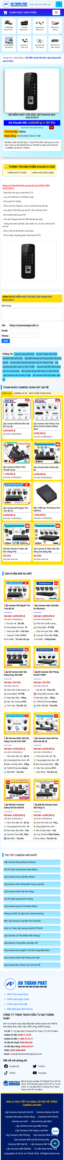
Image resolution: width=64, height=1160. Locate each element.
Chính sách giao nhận (18, 999)
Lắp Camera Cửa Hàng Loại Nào (31, 1130)
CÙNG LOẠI (7, 393)
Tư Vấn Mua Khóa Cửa (45, 1148)
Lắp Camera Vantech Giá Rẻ (19, 1112)
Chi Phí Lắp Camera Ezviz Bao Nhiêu (20, 869)
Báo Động (18, 57)
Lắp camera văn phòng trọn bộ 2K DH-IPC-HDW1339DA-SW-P (46, 426)
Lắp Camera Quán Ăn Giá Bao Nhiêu (20, 906)
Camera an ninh (20, 1121)
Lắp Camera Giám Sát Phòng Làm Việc (22, 957)
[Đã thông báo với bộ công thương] (11, 1083)
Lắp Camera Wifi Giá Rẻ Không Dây (31, 1139)
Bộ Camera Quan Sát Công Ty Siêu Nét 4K (40, 371)
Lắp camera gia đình (41, 1121)
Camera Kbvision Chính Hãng (20, 1116)
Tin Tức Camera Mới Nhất (21, 855)
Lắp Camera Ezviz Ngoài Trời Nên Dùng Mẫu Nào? (27, 950)
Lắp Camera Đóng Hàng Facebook (20, 862)
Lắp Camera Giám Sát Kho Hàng (19, 891)
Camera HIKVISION (48, 1116)
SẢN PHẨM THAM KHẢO (40, 393)
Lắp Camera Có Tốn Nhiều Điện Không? (22, 935)
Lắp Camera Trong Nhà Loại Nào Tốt (21, 943)
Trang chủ (7, 57)
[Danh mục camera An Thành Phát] (56, 12)
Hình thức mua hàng (17, 994)
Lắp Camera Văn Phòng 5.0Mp (17, 375)
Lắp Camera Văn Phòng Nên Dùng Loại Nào (24, 884)
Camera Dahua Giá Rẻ (47, 1112)
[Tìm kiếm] (59, 4)
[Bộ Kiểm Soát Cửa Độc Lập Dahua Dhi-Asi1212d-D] (32, 91)
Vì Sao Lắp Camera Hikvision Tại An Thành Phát (31, 362)
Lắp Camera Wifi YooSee (42, 1144)
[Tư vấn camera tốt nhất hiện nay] (61, 34)
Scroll (55, 1143)
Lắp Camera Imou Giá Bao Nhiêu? (19, 877)
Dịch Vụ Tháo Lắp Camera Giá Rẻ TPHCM (23, 928)
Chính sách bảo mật (17, 1004)
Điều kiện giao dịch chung (20, 1009)
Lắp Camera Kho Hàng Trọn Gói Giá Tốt (22, 965)
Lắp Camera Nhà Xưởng (45, 1135)
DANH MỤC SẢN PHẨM (23, 12)
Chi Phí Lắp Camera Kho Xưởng (18, 899)
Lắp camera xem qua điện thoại (31, 1126)
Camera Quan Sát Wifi (24, 354)
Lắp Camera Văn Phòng (18, 1135)
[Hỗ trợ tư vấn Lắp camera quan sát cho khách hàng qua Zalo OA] (55, 1131)
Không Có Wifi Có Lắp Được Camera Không (24, 913)
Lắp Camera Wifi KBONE (18, 1148)
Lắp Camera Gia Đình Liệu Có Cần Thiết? (30, 364)
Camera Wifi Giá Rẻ (17, 1144)
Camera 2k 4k (20, 393)
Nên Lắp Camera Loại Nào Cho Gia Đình (22, 921)
